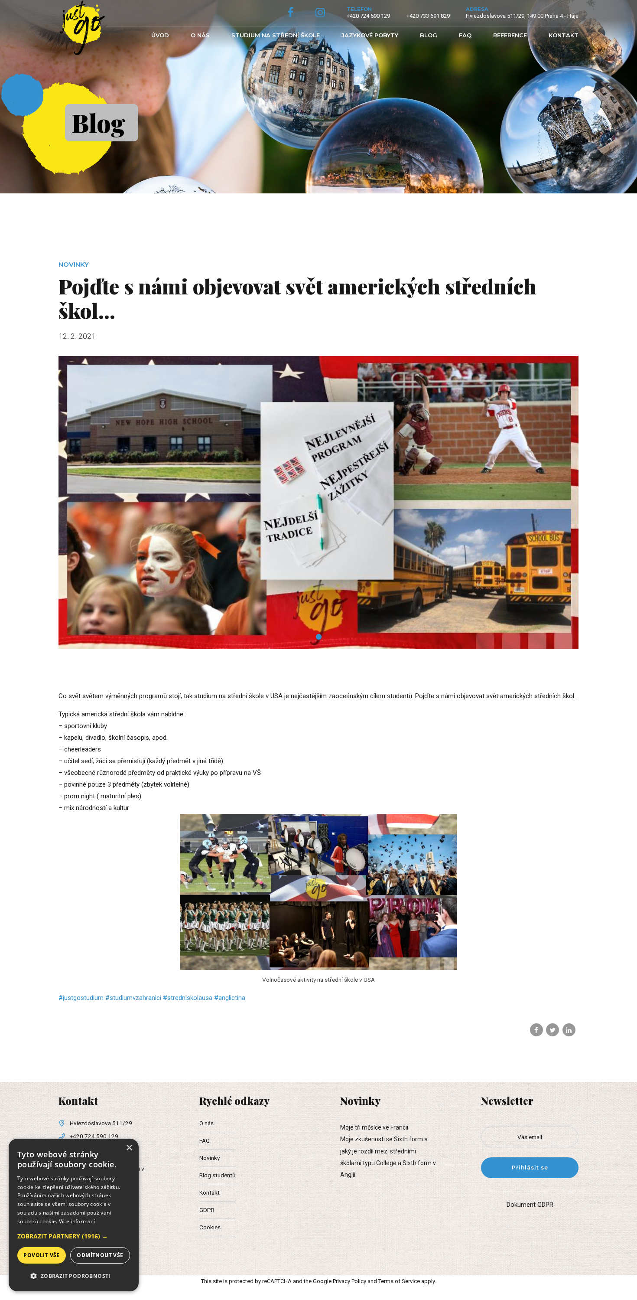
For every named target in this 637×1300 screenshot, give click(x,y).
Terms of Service (399, 1281)
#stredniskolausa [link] (187, 998)
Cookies (210, 1227)
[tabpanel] (318, 502)
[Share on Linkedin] (568, 1029)
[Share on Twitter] (552, 1029)
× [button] (129, 1148)
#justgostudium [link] (81, 998)
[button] (73, 1236)
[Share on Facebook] (536, 1029)
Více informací (77, 1221)
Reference (510, 35)
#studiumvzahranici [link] (133, 998)
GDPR (206, 1209)
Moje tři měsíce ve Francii (374, 1127)
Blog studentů (217, 1175)
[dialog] (74, 1215)
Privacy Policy (349, 1281)
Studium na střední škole (275, 35)
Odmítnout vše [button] (100, 1255)
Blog (428, 35)
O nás (200, 35)
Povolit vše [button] (41, 1255)
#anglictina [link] (229, 998)
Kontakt (563, 35)
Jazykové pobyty (369, 35)
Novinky (73, 264)
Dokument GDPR (530, 1205)
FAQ (465, 35)
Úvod (160, 35)
